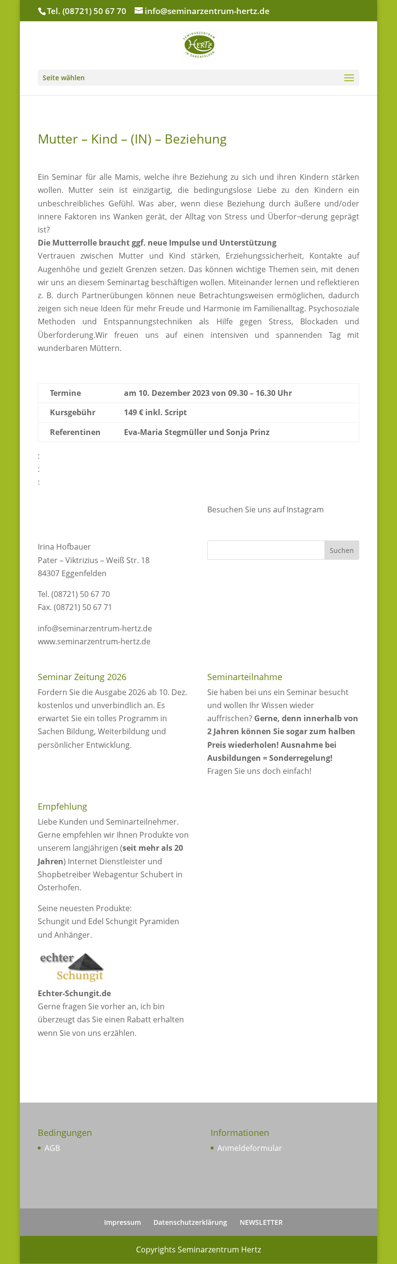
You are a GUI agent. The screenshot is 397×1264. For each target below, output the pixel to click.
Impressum (122, 1222)
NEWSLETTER (261, 1222)
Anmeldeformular (249, 1148)
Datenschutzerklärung (190, 1222)
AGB (52, 1148)
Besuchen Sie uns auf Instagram (265, 509)
